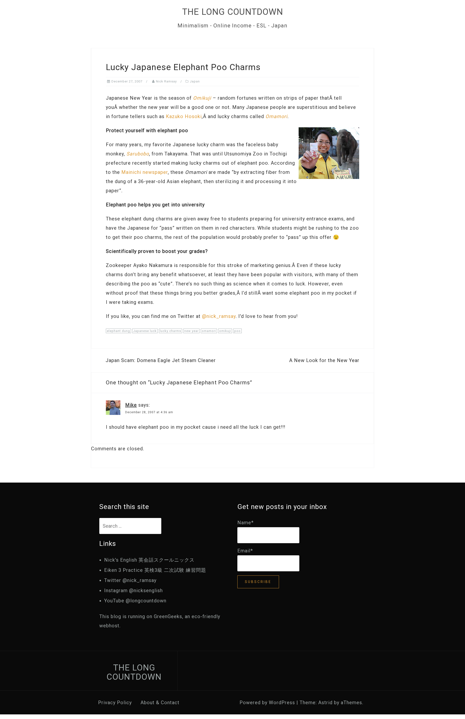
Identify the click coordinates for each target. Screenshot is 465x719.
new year (191, 331)
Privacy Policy (115, 702)
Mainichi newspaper (144, 172)
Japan (195, 81)
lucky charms (170, 331)
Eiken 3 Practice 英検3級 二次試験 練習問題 (155, 570)
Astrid (325, 702)
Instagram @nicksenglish (133, 590)
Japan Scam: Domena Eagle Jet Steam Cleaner (161, 360)
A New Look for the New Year (324, 360)
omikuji (225, 331)
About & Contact (159, 702)
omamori (209, 331)
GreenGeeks (168, 616)
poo (237, 331)
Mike (131, 405)
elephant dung (118, 331)
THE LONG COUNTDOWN (232, 12)
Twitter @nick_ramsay (130, 580)
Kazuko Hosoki (184, 116)
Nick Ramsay (166, 81)
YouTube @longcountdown (135, 601)
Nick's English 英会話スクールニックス (149, 560)
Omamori (276, 116)
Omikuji (202, 98)
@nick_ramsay (219, 316)
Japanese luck (145, 331)
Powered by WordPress (267, 702)
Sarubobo (137, 154)
